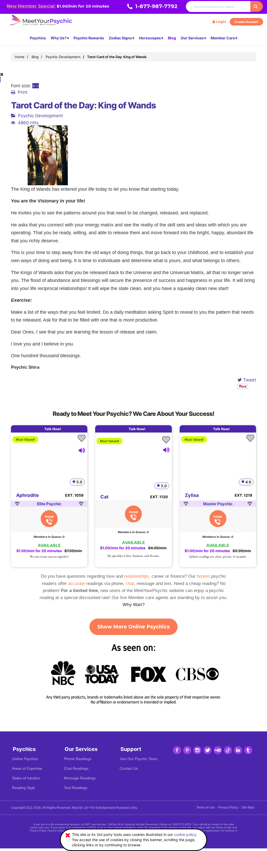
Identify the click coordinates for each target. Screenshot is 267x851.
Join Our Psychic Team (138, 759)
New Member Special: (31, 6)
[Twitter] (207, 750)
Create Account (246, 22)
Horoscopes (150, 38)
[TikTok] (228, 750)
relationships (136, 576)
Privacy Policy (228, 807)
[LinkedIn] (238, 750)
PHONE (49, 516)
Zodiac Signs (120, 38)
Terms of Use (205, 807)
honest (203, 576)
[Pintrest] (187, 750)
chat (130, 583)
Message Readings (80, 778)
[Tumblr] (248, 750)
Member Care (223, 38)
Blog (172, 38)
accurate (76, 583)
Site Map (247, 807)
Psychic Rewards (89, 38)
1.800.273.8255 (181, 824)
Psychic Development (40, 115)
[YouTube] (218, 750)
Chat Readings (76, 768)
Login (220, 21)
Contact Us (129, 768)
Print (22, 92)
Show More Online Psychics (133, 627)
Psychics (38, 38)
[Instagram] (197, 750)
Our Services (192, 38)
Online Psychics (25, 759)
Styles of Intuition (26, 778)
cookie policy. (185, 834)
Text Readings (75, 788)
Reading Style (23, 788)
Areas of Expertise (27, 768)
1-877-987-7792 (156, 6)
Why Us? (58, 38)
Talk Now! (52, 429)
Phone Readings (77, 759)
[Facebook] (177, 750)
